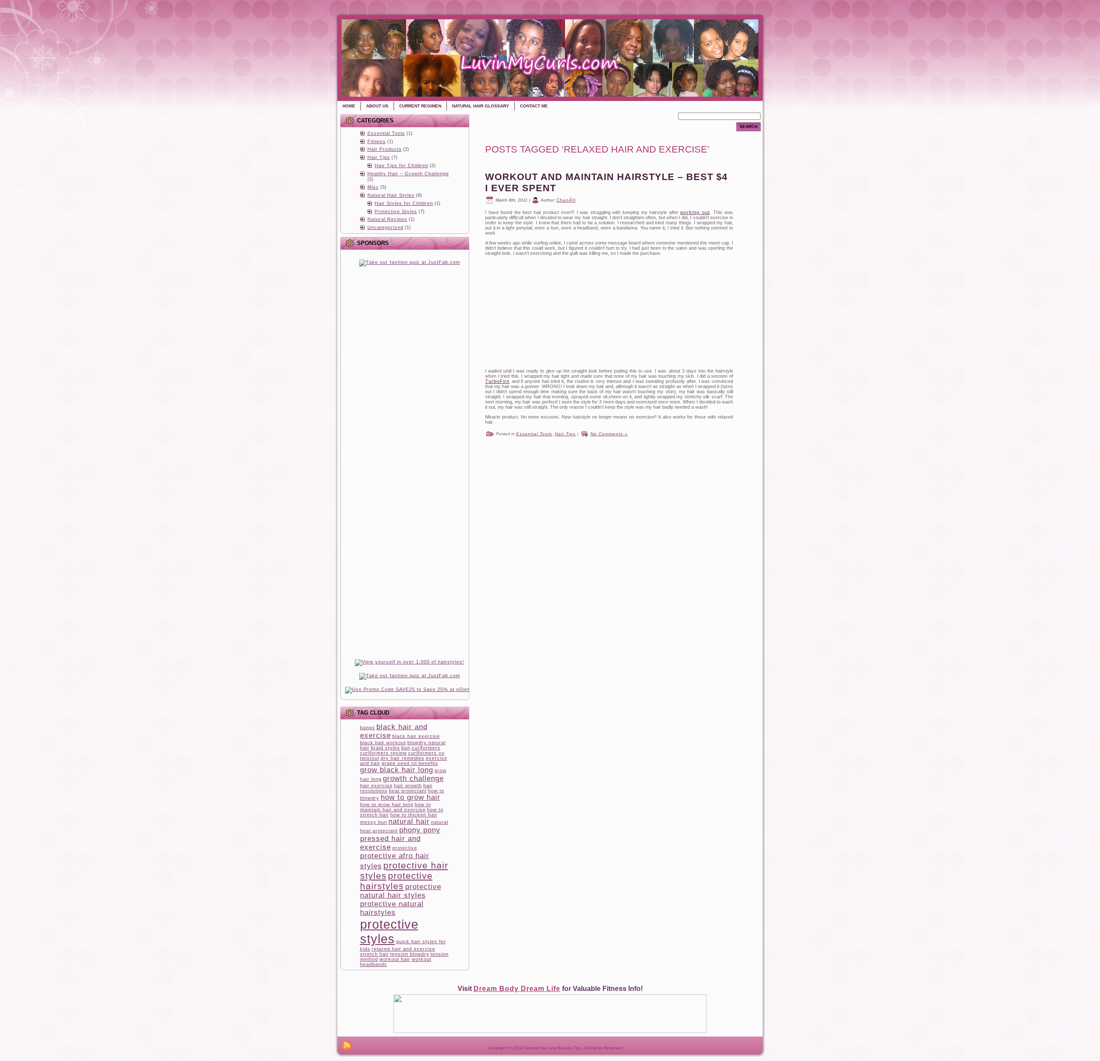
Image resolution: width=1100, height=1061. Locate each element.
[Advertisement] (409, 327)
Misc (373, 187)
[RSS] (346, 1045)
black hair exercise (416, 736)
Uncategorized (385, 227)
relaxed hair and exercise (403, 948)
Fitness (376, 141)
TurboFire (497, 381)
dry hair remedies (403, 758)
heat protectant (408, 790)
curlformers (426, 747)
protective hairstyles (396, 881)
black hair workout (383, 742)
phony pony (419, 830)
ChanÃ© (566, 200)
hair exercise (376, 785)
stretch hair (374, 954)
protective (404, 847)
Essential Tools (386, 133)
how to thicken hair (413, 814)
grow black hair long (396, 770)
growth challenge (413, 778)
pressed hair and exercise (390, 843)
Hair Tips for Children (401, 165)
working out (695, 212)
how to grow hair (410, 797)
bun (405, 747)
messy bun (373, 822)
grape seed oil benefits (410, 763)
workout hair (394, 959)
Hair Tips (378, 157)
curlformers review (383, 752)
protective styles (389, 931)
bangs (367, 727)
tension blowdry (409, 954)
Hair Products (384, 149)
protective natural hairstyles (392, 908)
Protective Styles (396, 211)
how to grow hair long (386, 804)
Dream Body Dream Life (517, 988)
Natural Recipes (387, 219)
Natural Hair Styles (391, 195)
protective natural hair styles (400, 891)
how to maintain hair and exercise (395, 807)
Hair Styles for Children (404, 203)
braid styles (385, 747)
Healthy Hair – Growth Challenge (408, 173)
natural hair (409, 821)
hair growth (408, 785)
